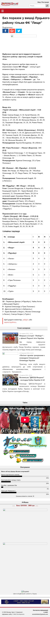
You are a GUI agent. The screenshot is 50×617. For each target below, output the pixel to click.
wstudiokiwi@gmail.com (40, 614)
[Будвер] (25, 591)
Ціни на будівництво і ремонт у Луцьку (25, 593)
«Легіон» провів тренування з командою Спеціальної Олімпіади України (32, 357)
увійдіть (26, 320)
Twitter (19, 31)
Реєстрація (45, 2)
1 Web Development (18, 614)
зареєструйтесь (10, 322)
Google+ (12, 31)
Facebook (5, 31)
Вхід (39, 2)
